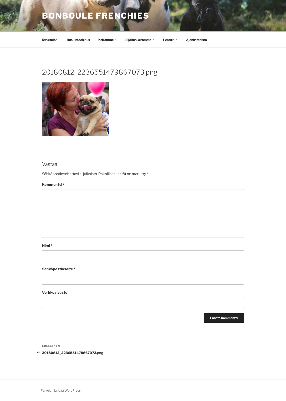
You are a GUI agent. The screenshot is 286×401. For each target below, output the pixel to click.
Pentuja (169, 40)
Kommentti (53, 184)
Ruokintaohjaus (78, 40)
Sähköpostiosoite (58, 269)
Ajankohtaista (196, 40)
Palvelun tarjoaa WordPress (61, 390)
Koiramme (106, 40)
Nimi (47, 246)
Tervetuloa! (50, 40)
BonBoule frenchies (95, 16)
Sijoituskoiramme (138, 40)
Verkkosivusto (54, 292)
